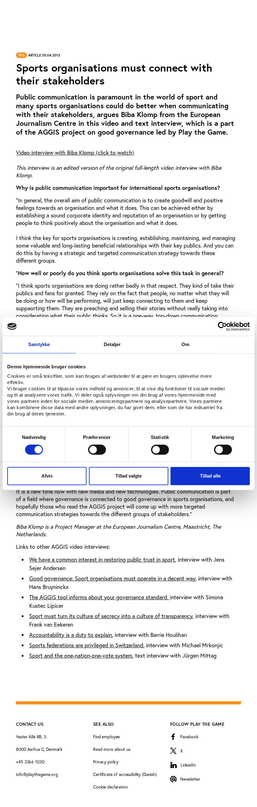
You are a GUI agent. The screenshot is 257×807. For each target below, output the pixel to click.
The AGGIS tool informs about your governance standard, (99, 597)
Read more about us (111, 749)
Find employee (106, 737)
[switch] (97, 450)
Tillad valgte (128, 475)
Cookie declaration (110, 787)
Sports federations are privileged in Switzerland (86, 645)
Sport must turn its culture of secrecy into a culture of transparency (110, 616)
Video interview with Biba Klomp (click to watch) (75, 152)
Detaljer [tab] (112, 344)
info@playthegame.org (37, 774)
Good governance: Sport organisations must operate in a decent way (112, 578)
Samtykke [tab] (39, 344)
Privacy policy (105, 762)
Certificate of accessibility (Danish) (125, 774)
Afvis (47, 475)
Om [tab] (185, 344)
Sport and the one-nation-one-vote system (80, 655)
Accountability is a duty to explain (70, 635)
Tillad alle (210, 475)
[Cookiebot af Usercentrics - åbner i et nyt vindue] (222, 326)
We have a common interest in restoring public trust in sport (102, 559)
